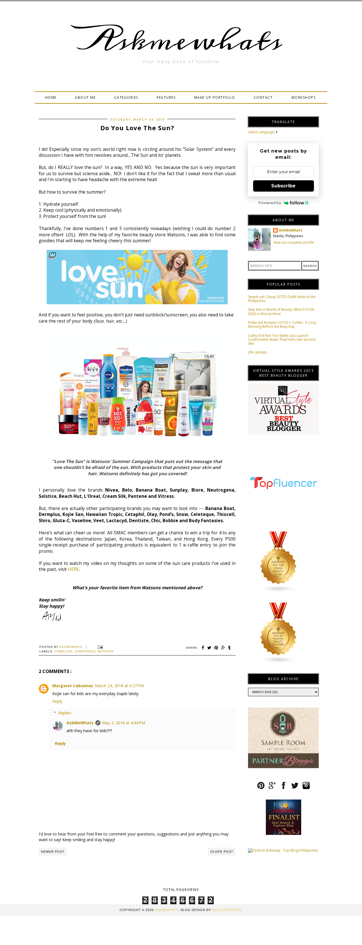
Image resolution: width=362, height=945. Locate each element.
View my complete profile (293, 242)
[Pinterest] (261, 788)
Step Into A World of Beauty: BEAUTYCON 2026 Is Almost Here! (281, 311)
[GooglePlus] (272, 788)
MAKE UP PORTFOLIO (214, 97)
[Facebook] (283, 788)
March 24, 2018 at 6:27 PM (119, 685)
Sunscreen (85, 651)
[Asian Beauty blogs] (278, 591)
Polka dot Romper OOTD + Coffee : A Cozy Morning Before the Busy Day (282, 324)
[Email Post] (99, 646)
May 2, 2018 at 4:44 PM (123, 722)
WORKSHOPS (303, 97)
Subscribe (283, 185)
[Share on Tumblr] (230, 648)
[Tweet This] (209, 648)
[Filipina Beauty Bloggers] (278, 662)
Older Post (221, 851)
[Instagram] (306, 788)
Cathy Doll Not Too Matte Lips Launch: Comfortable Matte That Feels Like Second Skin (281, 339)
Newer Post (52, 851)
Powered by (269, 202)
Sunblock (64, 651)
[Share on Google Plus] (223, 648)
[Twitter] (294, 788)
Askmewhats (181, 41)
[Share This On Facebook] (203, 648)
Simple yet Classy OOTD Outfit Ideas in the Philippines (282, 298)
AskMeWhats (80, 722)
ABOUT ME (85, 97)
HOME (51, 97)
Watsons (106, 651)
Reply (57, 701)
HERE (73, 569)
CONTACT (263, 97)
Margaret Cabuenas (72, 685)
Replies (64, 712)
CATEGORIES (126, 97)
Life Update (257, 352)
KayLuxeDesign (226, 910)
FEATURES (166, 97)
